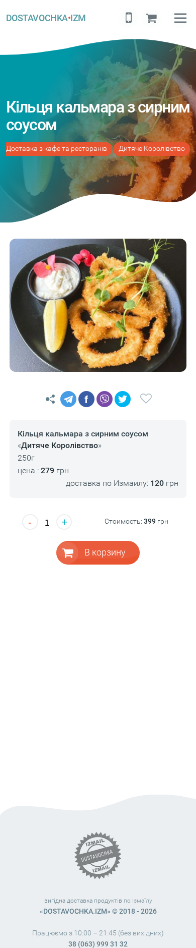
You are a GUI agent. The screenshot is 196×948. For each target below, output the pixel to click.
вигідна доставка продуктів (83, 900)
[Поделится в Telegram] (68, 399)
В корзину (105, 552)
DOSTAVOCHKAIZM (46, 18)
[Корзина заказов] (151, 18)
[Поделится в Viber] (104, 399)
